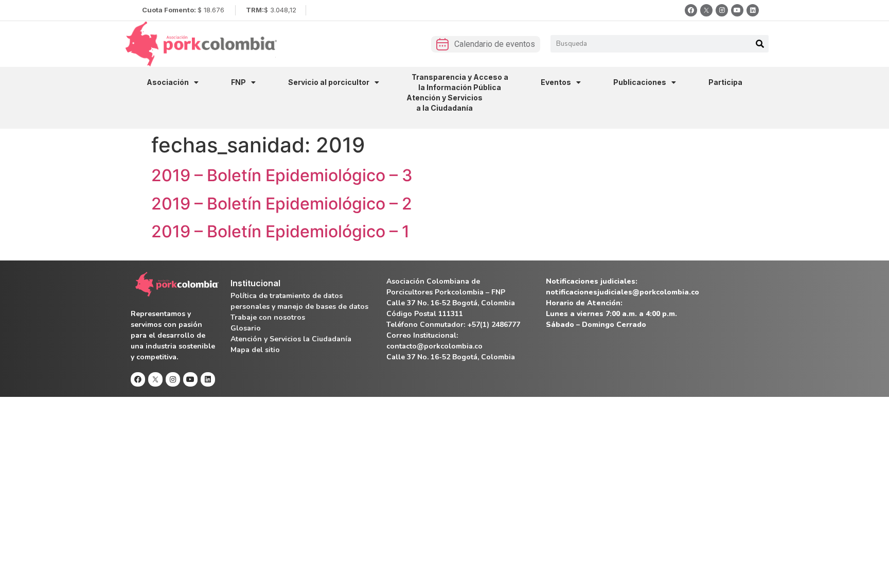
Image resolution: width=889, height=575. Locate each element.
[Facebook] (691, 10)
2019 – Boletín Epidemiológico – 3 (282, 175)
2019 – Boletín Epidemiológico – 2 (281, 204)
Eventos (556, 82)
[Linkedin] (752, 10)
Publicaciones (639, 82)
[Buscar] (760, 44)
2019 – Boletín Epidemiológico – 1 (280, 231)
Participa (725, 82)
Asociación (168, 82)
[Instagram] (722, 10)
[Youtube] (737, 10)
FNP (238, 82)
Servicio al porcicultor (328, 82)
